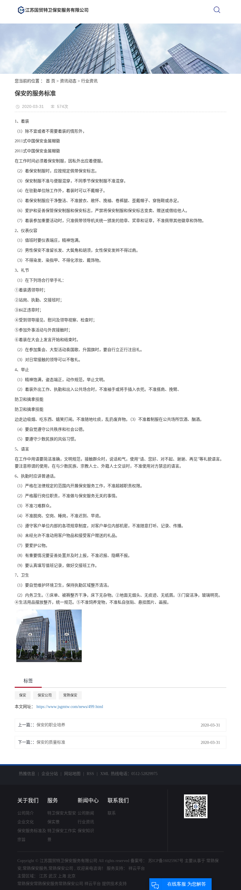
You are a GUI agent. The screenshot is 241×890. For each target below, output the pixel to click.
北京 (71, 876)
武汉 (52, 876)
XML (104, 774)
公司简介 (25, 813)
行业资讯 (89, 81)
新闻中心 (88, 801)
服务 (52, 801)
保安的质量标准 (50, 742)
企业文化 (25, 822)
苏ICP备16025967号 (165, 861)
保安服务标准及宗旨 (31, 835)
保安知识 (86, 831)
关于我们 (28, 801)
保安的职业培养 (50, 725)
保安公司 (45, 695)
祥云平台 (136, 868)
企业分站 (49, 774)
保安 (22, 695)
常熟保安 (70, 695)
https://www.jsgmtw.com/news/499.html (69, 706)
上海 (62, 876)
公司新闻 (86, 813)
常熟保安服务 (35, 868)
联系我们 (118, 801)
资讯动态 (68, 81)
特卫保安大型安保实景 (61, 817)
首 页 (50, 81)
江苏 (43, 876)
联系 (112, 813)
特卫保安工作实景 (61, 835)
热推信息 (27, 774)
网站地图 (72, 774)
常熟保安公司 (60, 868)
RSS (90, 774)
